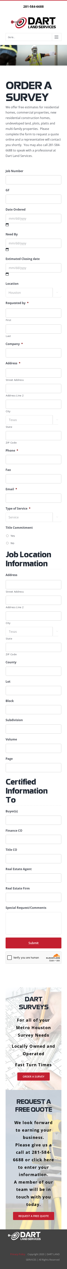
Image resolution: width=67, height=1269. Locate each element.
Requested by (17, 303)
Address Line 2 (14, 395)
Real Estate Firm (18, 888)
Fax (8, 470)
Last (8, 336)
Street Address (15, 380)
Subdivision (14, 720)
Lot (8, 682)
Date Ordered (15, 210)
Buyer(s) (12, 811)
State (9, 427)
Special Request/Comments (26, 908)
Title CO (11, 850)
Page (9, 759)
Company (14, 344)
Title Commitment (19, 528)
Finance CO (14, 831)
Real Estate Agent (19, 869)
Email (11, 489)
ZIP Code (11, 442)
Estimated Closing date (23, 259)
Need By (12, 234)
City (8, 411)
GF (7, 190)
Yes (13, 536)
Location (12, 284)
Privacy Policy (19, 1254)
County (11, 662)
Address (13, 363)
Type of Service (18, 509)
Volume (11, 739)
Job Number (14, 171)
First (8, 320)
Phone (12, 451)
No (12, 543)
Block (10, 701)
